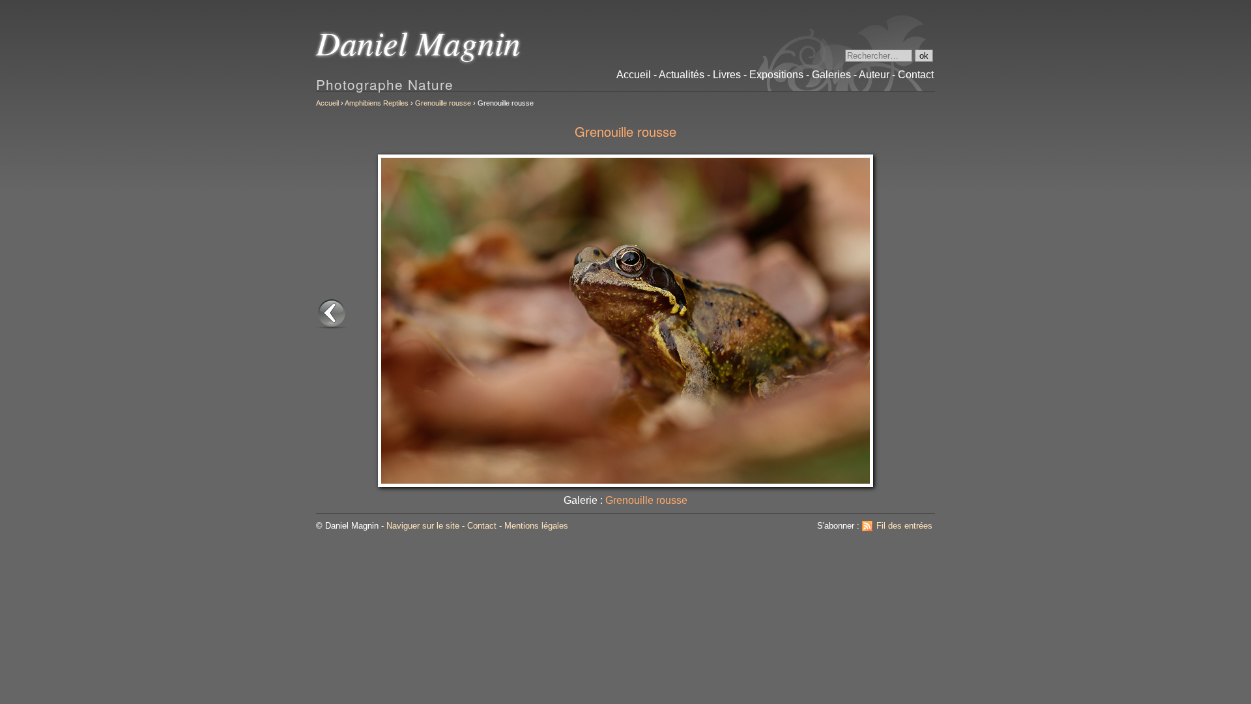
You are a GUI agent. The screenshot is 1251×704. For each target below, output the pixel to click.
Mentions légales (536, 526)
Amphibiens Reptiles (377, 103)
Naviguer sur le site (422, 526)
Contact (481, 526)
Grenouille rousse (443, 103)
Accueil (327, 103)
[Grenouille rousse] (331, 325)
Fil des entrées (904, 526)
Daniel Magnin (418, 42)
